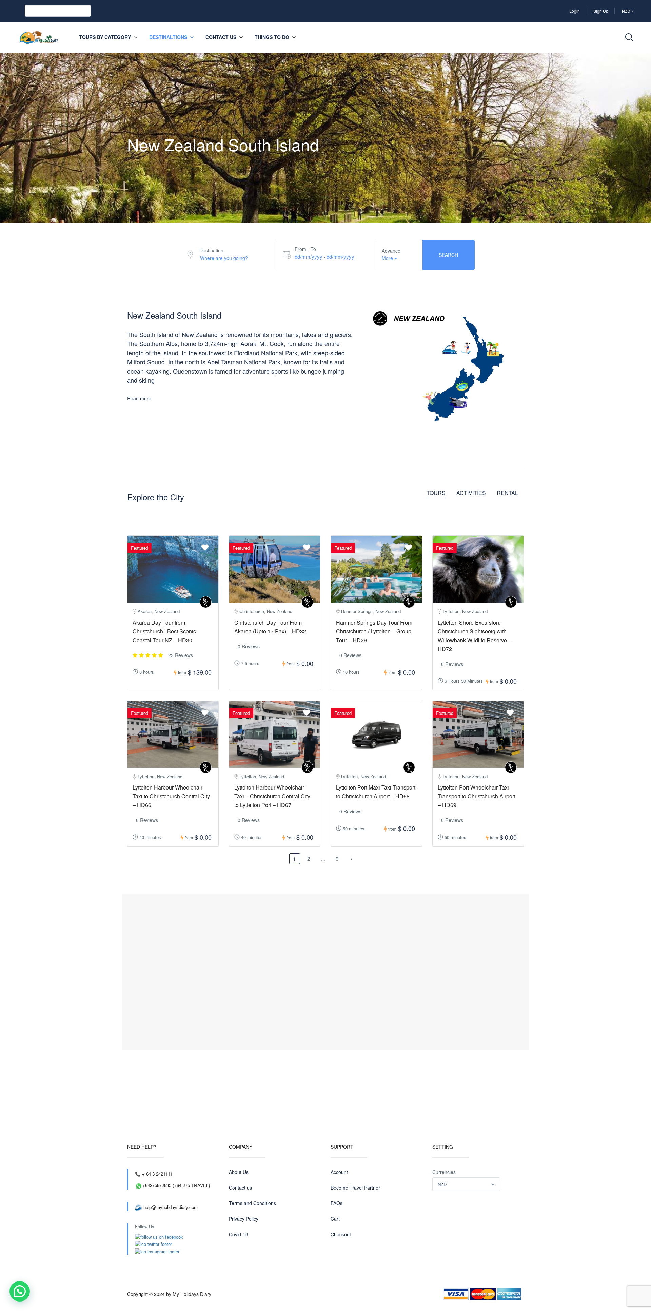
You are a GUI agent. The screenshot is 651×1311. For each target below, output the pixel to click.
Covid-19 (238, 1234)
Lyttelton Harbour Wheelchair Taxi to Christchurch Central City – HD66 (171, 796)
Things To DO (272, 37)
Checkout (341, 1234)
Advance (391, 250)
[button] (19, 1291)
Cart (335, 1218)
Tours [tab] (436, 493)
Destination (211, 250)
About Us (239, 1171)
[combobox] (466, 1184)
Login (574, 11)
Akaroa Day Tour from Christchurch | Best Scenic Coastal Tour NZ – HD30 (164, 631)
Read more (139, 398)
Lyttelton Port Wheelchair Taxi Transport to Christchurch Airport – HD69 (476, 796)
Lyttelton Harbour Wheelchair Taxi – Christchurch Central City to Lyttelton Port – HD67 (272, 796)
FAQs (336, 1203)
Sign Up (600, 11)
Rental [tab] (507, 493)
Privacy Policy (243, 1218)
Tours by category (105, 37)
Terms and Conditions (252, 1203)
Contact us (220, 37)
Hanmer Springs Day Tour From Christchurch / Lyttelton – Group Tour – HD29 (374, 631)
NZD (626, 11)
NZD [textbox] (442, 1184)
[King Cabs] (206, 602)
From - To (305, 249)
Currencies (444, 1171)
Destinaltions (168, 37)
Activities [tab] (471, 493)
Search (448, 254)
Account (339, 1171)
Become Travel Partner (355, 1187)
